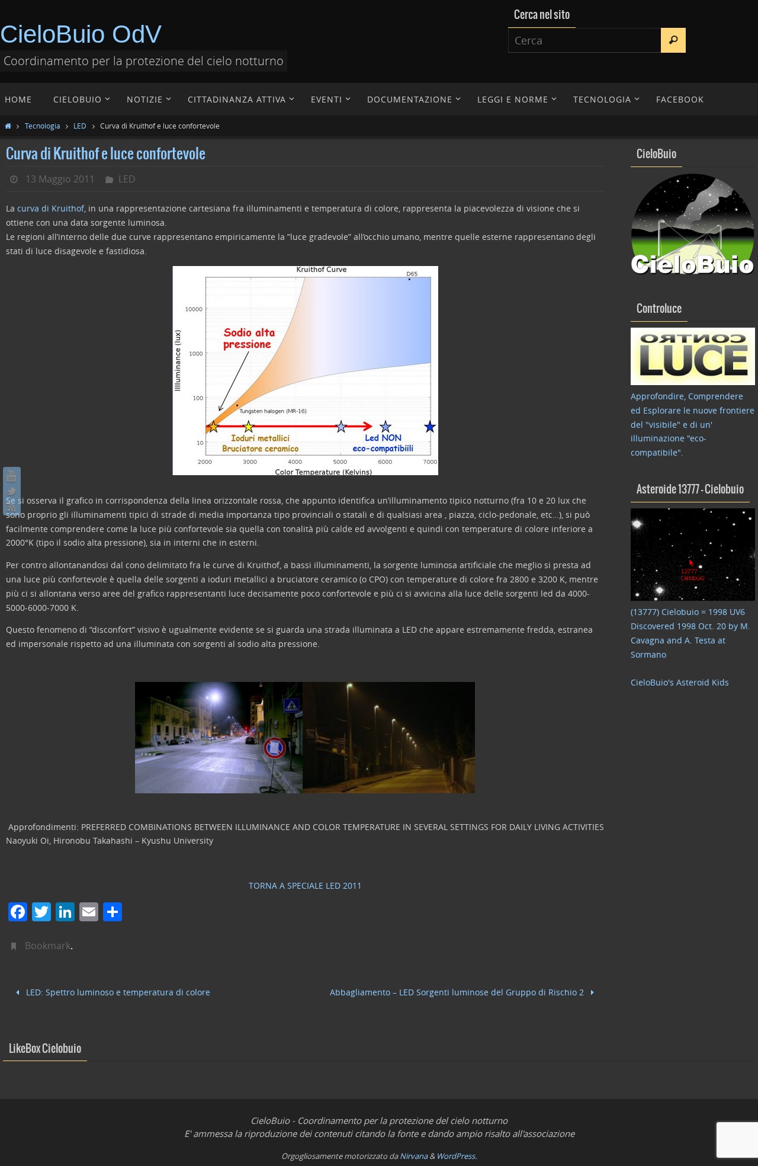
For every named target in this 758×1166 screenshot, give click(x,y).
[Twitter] (12, 491)
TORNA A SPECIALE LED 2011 (305, 885)
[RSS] (12, 506)
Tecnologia (42, 125)
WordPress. (456, 1156)
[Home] (8, 125)
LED (79, 125)
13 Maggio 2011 (60, 178)
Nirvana (414, 1156)
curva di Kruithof (50, 208)
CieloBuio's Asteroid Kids (680, 682)
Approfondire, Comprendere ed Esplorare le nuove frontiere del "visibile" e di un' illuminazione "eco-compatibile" (692, 424)
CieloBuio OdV (81, 34)
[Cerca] (673, 40)
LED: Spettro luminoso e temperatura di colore (117, 992)
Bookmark (47, 945)
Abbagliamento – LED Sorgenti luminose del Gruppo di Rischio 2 (458, 992)
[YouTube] (12, 476)
